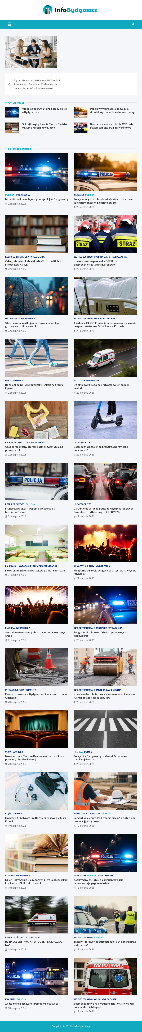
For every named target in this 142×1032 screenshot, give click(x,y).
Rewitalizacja (91, 814)
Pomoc (88, 752)
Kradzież (79, 195)
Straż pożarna (118, 257)
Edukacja (99, 318)
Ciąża (8, 814)
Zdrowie (18, 814)
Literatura (22, 257)
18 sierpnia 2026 (17, 887)
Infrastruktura (83, 628)
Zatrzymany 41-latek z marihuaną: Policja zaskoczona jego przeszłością (98, 881)
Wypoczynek (109, 999)
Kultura (10, 257)
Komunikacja (102, 690)
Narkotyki (80, 875)
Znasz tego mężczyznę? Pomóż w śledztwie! (31, 1003)
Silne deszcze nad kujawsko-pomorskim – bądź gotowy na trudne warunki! (33, 324)
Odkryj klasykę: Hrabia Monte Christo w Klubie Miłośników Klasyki (44, 126)
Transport (100, 628)
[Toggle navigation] (9, 24)
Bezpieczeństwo (83, 257)
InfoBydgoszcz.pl (81, 1026)
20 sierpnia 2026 (85, 640)
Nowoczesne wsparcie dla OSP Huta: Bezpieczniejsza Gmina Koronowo (112, 126)
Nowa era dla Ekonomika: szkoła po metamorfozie (35, 570)
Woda (97, 999)
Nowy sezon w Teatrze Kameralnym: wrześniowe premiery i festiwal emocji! (34, 758)
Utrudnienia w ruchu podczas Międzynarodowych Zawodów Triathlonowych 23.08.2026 (104, 510)
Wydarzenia (23, 195)
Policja (9, 195)
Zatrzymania (105, 875)
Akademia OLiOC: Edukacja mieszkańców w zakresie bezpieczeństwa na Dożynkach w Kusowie (105, 324)
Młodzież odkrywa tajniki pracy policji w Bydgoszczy (36, 199)
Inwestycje (101, 257)
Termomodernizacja (45, 566)
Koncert (79, 566)
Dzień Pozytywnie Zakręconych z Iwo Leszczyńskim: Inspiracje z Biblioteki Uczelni (36, 881)
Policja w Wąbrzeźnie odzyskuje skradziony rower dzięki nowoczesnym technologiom (113, 112)
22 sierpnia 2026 (17, 203)
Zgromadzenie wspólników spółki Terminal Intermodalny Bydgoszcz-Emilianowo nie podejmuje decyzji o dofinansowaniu (37, 84)
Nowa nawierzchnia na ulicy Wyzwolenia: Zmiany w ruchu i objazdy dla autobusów (104, 696)
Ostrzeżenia (12, 318)
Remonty (31, 690)
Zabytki (106, 814)
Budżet (78, 814)
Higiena (111, 318)
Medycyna (24, 442)
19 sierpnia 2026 (17, 825)
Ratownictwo (92, 380)
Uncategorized (14, 380)
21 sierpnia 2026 (17, 575)
